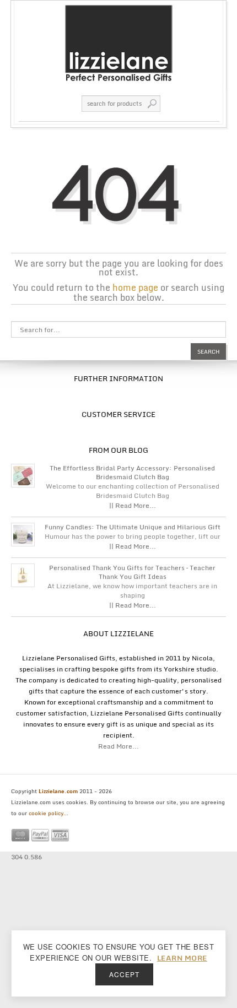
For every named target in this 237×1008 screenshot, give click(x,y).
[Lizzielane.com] (118, 42)
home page (135, 287)
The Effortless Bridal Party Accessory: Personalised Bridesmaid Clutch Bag (132, 472)
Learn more (182, 958)
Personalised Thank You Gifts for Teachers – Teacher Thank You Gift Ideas (132, 572)
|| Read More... (132, 505)
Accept (124, 974)
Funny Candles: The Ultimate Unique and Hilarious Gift (132, 527)
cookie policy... (48, 813)
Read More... (118, 746)
